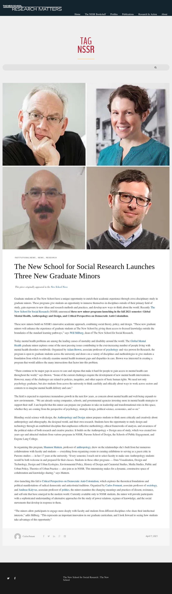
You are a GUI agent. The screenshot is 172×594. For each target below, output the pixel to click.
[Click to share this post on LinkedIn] (54, 536)
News (41, 258)
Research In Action (147, 14)
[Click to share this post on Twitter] (49, 536)
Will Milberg (76, 332)
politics (65, 489)
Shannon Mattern (53, 447)
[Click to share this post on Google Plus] (59, 536)
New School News (59, 286)
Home (77, 14)
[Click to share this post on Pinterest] (65, 536)
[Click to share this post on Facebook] (43, 536)
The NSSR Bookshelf (95, 14)
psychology (112, 349)
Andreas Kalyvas (28, 489)
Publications (128, 14)
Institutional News (25, 258)
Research (51, 258)
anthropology (84, 447)
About (164, 14)
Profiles (114, 14)
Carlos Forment (113, 485)
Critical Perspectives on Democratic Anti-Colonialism (70, 481)
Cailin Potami (29, 536)
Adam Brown (74, 349)
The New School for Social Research (80, 577)
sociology (152, 485)
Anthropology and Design (71, 417)
